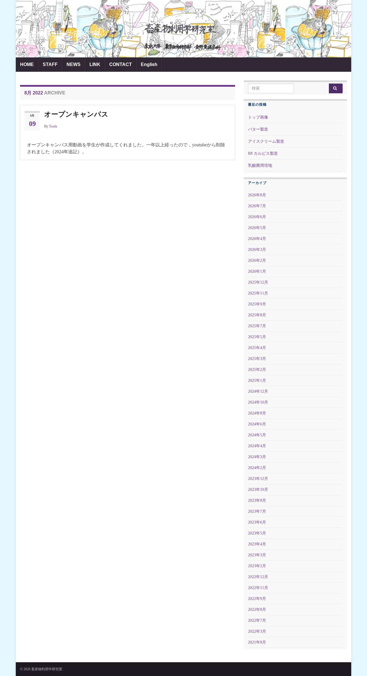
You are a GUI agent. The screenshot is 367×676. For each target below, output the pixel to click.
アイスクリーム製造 (266, 141)
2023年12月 (258, 479)
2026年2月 (257, 260)
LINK (94, 64)
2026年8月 (257, 195)
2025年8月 (257, 315)
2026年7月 (257, 206)
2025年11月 (258, 293)
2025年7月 (257, 326)
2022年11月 (258, 588)
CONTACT (120, 64)
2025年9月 (257, 304)
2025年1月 (257, 380)
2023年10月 (258, 489)
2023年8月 (257, 500)
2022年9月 (257, 598)
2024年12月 (258, 391)
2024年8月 (257, 413)
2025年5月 (257, 337)
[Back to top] (354, 663)
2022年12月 (258, 577)
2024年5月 (257, 435)
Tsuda (53, 126)
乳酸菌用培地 (260, 165)
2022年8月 (257, 609)
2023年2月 (257, 566)
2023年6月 (257, 522)
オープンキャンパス (76, 114)
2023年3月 (257, 555)
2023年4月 (257, 544)
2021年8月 (257, 642)
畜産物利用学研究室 (60, 35)
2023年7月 (257, 511)
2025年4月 (257, 348)
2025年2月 (257, 369)
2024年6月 (257, 424)
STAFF (50, 64)
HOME (27, 64)
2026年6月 (257, 217)
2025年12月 (258, 282)
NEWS (74, 64)
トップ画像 (258, 117)
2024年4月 (257, 446)
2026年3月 (257, 249)
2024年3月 (257, 457)
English (149, 64)
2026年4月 (257, 239)
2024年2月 (257, 468)
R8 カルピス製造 (263, 153)
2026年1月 (257, 271)
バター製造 (258, 129)
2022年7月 (257, 620)
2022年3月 (257, 631)
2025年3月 (257, 359)
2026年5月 (257, 228)
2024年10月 (258, 402)
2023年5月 (257, 533)
